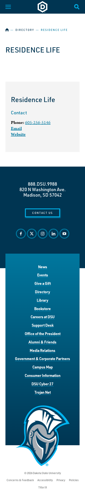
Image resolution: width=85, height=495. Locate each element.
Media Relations (42, 350)
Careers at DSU (43, 316)
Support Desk (42, 325)
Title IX (42, 487)
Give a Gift (42, 283)
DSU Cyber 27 (42, 383)
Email (16, 128)
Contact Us (42, 213)
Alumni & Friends (42, 342)
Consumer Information (43, 375)
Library (42, 300)
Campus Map (42, 367)
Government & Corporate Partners (42, 358)
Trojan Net (42, 392)
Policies (74, 480)
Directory (24, 30)
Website (18, 134)
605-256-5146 (38, 123)
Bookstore (42, 308)
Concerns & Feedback (20, 480)
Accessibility (45, 480)
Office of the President (43, 333)
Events (42, 274)
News (42, 266)
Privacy (60, 480)
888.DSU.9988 (42, 184)
